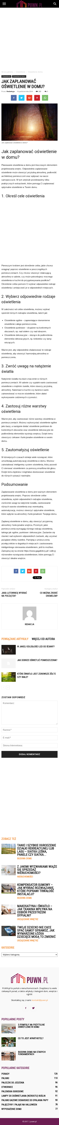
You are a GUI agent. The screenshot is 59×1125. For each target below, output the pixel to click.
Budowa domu (24, 858)
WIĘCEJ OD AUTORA (43, 639)
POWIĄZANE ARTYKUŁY (14, 639)
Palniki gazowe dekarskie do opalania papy (24, 1100)
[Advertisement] (29, 38)
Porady (5, 1073)
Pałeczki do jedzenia (12, 1082)
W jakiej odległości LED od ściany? (36, 646)
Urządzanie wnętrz (27, 919)
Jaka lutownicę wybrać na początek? (14, 594)
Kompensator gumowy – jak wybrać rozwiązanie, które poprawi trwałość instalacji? (35, 889)
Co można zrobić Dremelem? (49, 594)
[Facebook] (25, 1008)
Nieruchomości (25, 877)
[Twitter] (33, 1008)
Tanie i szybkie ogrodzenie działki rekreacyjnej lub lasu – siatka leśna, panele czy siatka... (36, 850)
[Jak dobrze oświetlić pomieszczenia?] (8, 663)
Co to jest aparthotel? (30, 1038)
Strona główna (7, 72)
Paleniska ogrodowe (12, 1091)
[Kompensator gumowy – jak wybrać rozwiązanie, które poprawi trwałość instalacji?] (8, 888)
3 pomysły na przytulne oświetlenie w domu (31, 1025)
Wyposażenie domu (11, 1109)
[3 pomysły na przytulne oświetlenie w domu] (8, 1028)
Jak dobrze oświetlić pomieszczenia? (37, 660)
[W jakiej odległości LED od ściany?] (8, 650)
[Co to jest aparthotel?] (8, 1042)
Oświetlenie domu (19, 76)
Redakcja (11, 91)
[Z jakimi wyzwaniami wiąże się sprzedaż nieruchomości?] (8, 870)
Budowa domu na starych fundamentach (32, 1053)
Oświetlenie (6, 76)
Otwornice (7, 1087)
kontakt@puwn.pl (40, 1000)
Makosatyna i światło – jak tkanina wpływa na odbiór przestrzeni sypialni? (34, 910)
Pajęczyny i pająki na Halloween (19, 1104)
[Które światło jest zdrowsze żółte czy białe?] (8, 677)
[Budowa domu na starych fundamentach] (8, 1056)
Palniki (5, 1078)
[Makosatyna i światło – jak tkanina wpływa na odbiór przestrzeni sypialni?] (8, 910)
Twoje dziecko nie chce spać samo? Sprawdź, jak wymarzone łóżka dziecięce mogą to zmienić (36, 932)
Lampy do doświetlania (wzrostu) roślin (23, 1095)
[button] (55, 4)
